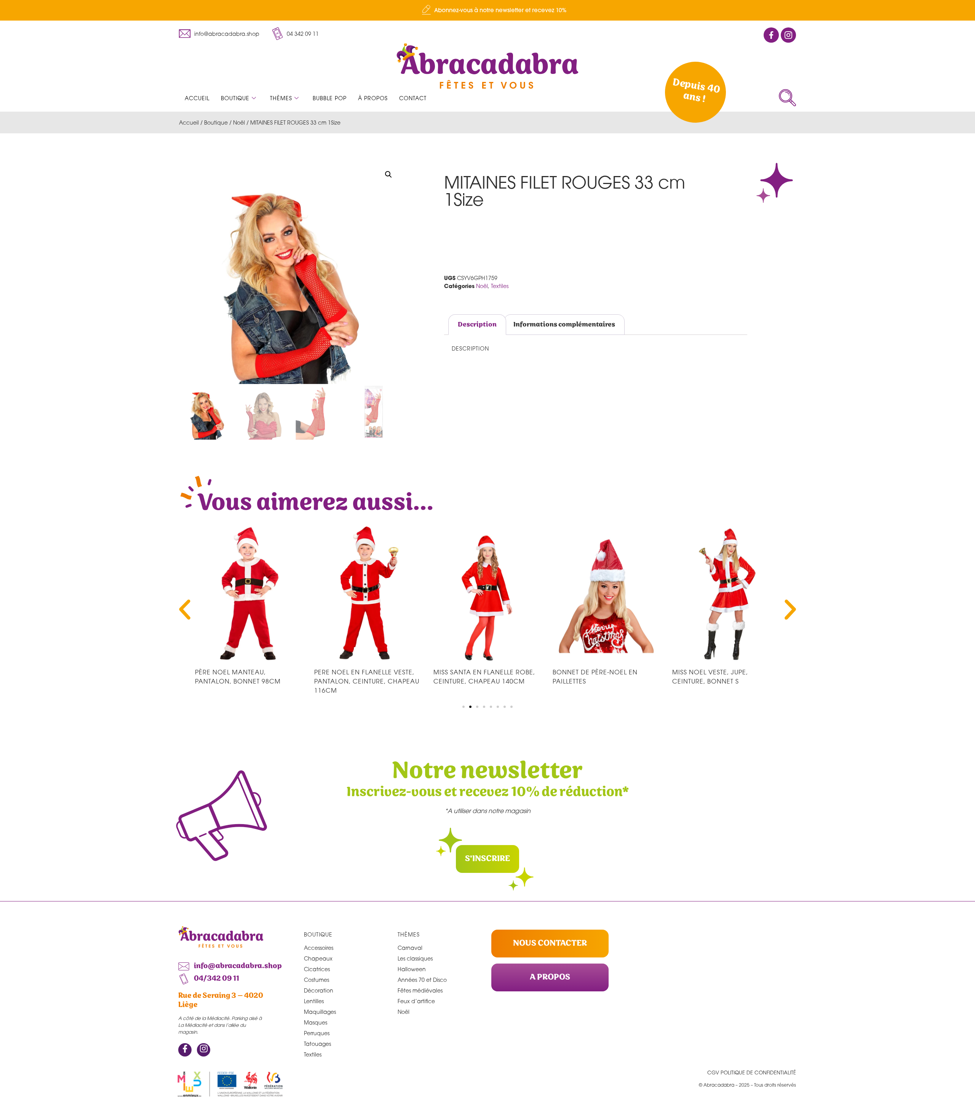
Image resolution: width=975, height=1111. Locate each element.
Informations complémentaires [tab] (564, 325)
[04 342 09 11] (277, 33)
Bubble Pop (330, 98)
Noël (239, 122)
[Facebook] (185, 1050)
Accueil (197, 98)
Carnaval (410, 948)
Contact (413, 98)
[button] (787, 97)
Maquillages (320, 1012)
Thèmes (281, 98)
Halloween (412, 969)
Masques (315, 1022)
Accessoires (318, 948)
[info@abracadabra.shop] (184, 33)
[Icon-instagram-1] (788, 35)
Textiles (499, 286)
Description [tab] (477, 325)
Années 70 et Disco (422, 980)
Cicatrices (317, 969)
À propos (373, 98)
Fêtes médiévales (420, 990)
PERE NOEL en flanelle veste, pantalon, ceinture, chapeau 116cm (366, 681)
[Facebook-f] (771, 35)
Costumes (316, 980)
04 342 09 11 (303, 33)
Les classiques (415, 958)
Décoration (318, 990)
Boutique (235, 98)
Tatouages (317, 1044)
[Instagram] (203, 1050)
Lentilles (314, 1001)
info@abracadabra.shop (226, 33)
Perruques (316, 1033)
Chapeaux (318, 958)
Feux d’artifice (416, 1001)
